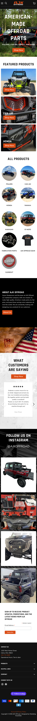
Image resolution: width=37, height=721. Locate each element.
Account (13, 712)
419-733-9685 (5, 655)
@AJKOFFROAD (18, 446)
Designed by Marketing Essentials (25, 715)
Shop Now (18, 50)
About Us (7, 312)
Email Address (10, 625)
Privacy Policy (21, 712)
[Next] (33, 404)
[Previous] (4, 404)
